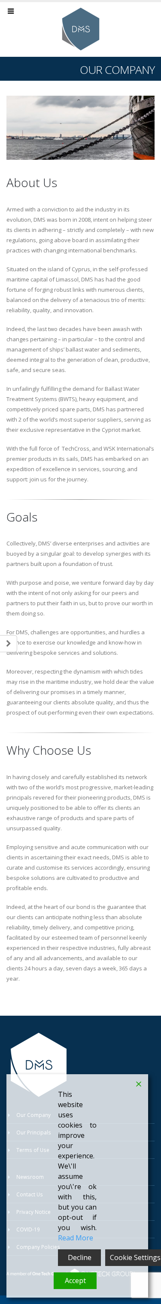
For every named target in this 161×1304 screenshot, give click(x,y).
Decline (79, 1257)
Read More (75, 1237)
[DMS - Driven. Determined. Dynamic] (80, 29)
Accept (75, 1280)
